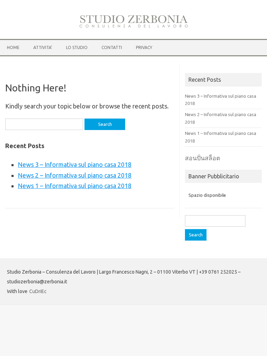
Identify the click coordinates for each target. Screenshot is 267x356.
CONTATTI (112, 47)
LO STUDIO (77, 47)
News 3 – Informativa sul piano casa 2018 (74, 164)
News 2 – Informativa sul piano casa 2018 (74, 175)
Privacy (144, 47)
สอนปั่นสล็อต (202, 158)
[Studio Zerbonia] (134, 26)
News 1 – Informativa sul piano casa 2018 (74, 185)
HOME (13, 47)
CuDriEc (38, 291)
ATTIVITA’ (42, 47)
